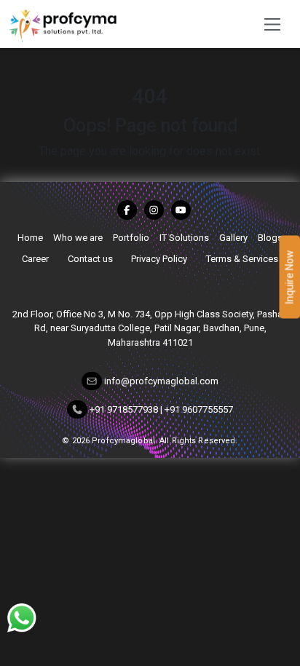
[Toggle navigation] (268, 24)
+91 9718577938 (124, 409)
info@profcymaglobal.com (161, 381)
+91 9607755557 (199, 409)
